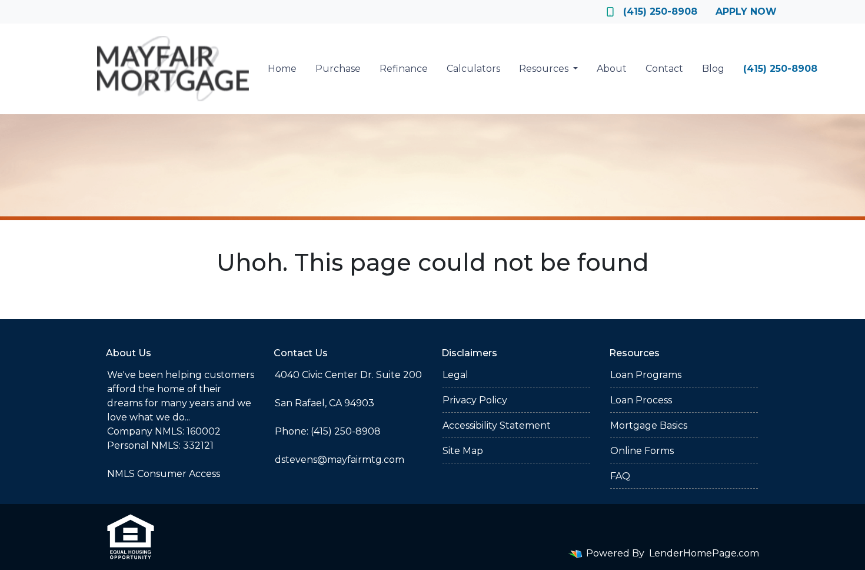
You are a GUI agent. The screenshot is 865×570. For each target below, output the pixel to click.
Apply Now (746, 11)
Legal (455, 374)
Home (282, 68)
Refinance (404, 68)
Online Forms (642, 450)
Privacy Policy (475, 400)
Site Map (463, 450)
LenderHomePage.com (704, 553)
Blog (713, 68)
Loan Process (641, 400)
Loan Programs (645, 374)
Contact (664, 68)
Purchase (338, 68)
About (612, 68)
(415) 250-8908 (660, 11)
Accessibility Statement (497, 425)
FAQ (620, 476)
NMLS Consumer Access (163, 473)
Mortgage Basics (648, 425)
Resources (545, 68)
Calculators (473, 68)
